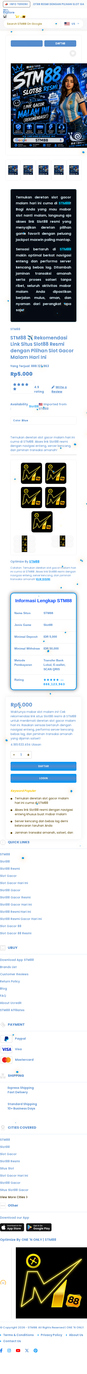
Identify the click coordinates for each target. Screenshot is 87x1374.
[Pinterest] (38, 1351)
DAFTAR (43, 766)
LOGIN (43, 778)
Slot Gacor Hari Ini (14, 883)
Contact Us (12, 1341)
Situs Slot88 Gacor (14, 1190)
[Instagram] (11, 1351)
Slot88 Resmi (10, 869)
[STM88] (21, 16)
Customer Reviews (14, 974)
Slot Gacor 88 (10, 926)
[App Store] (12, 1228)
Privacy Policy (51, 1335)
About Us (76, 1335)
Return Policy (10, 981)
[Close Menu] (4, 17)
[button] (72, 53)
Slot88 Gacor (10, 890)
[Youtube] (20, 1351)
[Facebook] (3, 1351)
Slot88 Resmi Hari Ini (15, 912)
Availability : (19, 406)
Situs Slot (7, 1168)
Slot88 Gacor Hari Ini (16, 904)
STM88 (64, 203)
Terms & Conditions (18, 1335)
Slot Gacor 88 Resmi (15, 933)
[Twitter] (29, 1351)
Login (27, 43)
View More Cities (13, 1197)
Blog (3, 988)
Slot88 (5, 861)
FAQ (3, 996)
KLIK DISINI (43, 579)
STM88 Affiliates (12, 1010)
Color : (20, 420)
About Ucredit (11, 1003)
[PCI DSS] (3, 1283)
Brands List (8, 967)
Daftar (60, 43)
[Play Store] (39, 1228)
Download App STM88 (17, 960)
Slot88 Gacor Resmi (15, 897)
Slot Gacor (8, 876)
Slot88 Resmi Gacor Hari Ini (21, 919)
